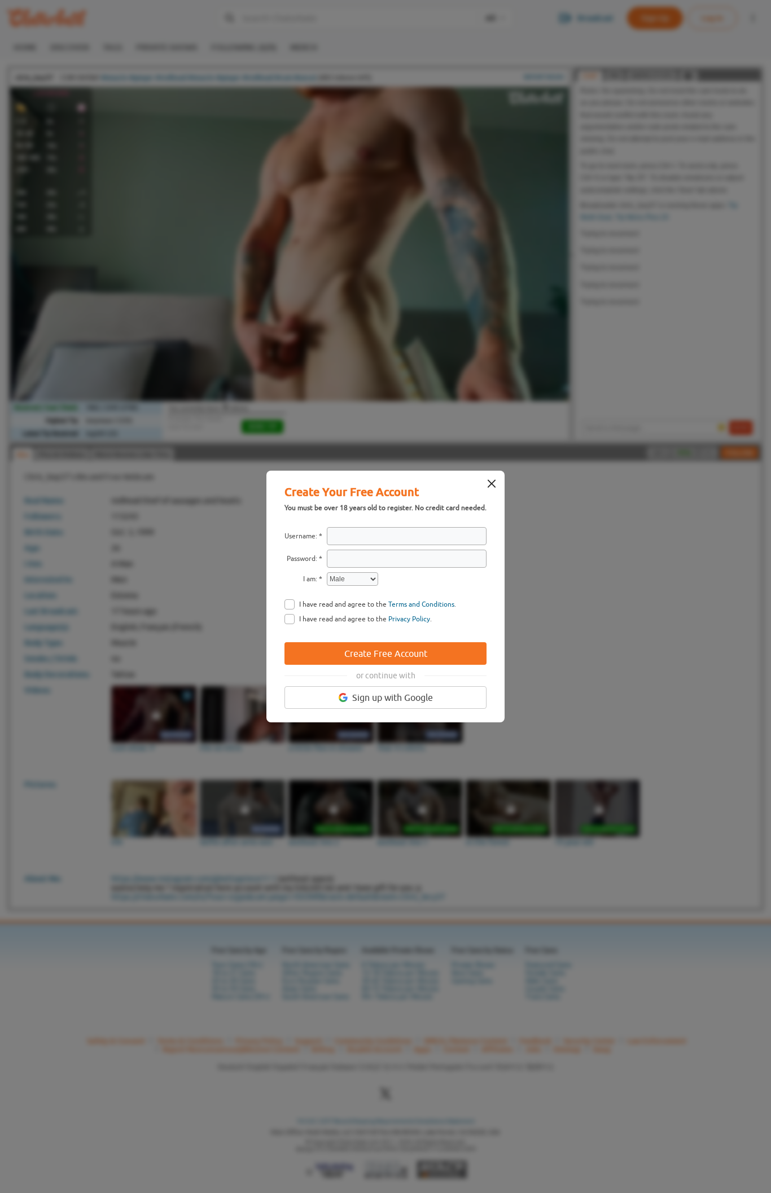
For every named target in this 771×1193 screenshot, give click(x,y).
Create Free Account (385, 653)
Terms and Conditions (421, 604)
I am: (310, 579)
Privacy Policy (409, 619)
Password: (302, 559)
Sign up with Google (392, 697)
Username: (300, 536)
